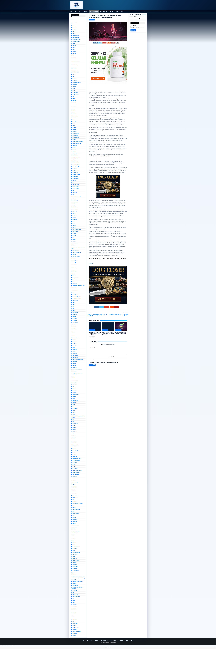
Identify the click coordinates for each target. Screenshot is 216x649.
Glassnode (75, 271)
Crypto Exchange (76, 155)
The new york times (76, 552)
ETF (73, 221)
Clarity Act (74, 127)
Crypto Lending (75, 160)
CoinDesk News (75, 135)
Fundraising (75, 264)
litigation (74, 341)
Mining (117, 11)
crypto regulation (76, 170)
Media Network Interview (77, 369)
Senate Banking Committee (78, 503)
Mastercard (75, 365)
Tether (74, 550)
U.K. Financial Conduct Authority (78, 576)
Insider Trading (75, 294)
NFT (73, 406)
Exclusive (74, 233)
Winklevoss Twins (76, 627)
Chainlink (74, 113)
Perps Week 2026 (76, 450)
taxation (74, 542)
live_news (74, 345)
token (74, 556)
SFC (73, 505)
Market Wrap (75, 361)
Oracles (74, 437)
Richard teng (75, 482)
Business (74, 100)
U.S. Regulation (75, 585)
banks (74, 47)
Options (74, 435)
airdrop (74, 25)
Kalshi (74, 324)
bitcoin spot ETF (76, 72)
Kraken (74, 328)
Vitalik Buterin (75, 610)
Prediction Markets (76, 460)
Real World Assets (76, 474)
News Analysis (75, 400)
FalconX (74, 239)
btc (73, 96)
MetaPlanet (75, 375)
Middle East (75, 382)
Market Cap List (103, 11)
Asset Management (76, 41)
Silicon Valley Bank (76, 509)
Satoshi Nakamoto (76, 495)
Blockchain (75, 80)
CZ (73, 182)
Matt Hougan (75, 367)
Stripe (74, 538)
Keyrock (74, 326)
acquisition (75, 21)
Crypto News (75, 168)
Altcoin (74, 31)
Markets (74, 363)
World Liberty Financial (77, 631)
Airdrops (74, 27)
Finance (74, 254)
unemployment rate (76, 596)
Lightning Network (76, 337)
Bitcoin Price (75, 68)
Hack (74, 281)
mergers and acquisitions (77, 373)
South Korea (75, 521)
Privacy (74, 466)
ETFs (73, 223)
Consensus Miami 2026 (77, 143)
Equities (74, 217)
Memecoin (75, 371)
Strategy (74, 536)
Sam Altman (75, 491)
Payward (74, 448)
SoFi (73, 515)
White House (75, 621)
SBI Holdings (75, 497)
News (74, 398)
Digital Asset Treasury (77, 196)
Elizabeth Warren (76, 211)
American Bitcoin (76, 35)
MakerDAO (75, 353)
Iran (73, 306)
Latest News (77, 11)
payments (74, 446)
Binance (74, 53)
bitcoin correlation (76, 61)
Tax (73, 540)
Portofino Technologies (77, 458)
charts (74, 117)
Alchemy (74, 29)
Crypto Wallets (75, 176)
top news (74, 562)
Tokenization (75, 558)
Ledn (73, 333)
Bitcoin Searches (76, 70)
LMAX (74, 347)
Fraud (74, 258)
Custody (74, 180)
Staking (74, 529)
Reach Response (110, 647)
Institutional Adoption (77, 296)
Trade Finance (75, 566)
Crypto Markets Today (77, 166)
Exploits (74, 235)
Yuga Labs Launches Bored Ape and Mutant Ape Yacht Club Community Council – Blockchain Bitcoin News (97, 315)
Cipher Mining (75, 121)
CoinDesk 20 (75, 131)
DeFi (73, 190)
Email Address (133, 25)
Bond (74, 88)
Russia (74, 489)
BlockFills (74, 86)
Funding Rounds (76, 262)
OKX (73, 421)
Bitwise (74, 76)
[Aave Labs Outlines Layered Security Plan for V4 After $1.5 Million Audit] (108, 326)
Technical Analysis (76, 546)
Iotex (73, 302)
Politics (74, 454)
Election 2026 (75, 207)
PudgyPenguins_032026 (77, 470)
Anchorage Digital (76, 37)
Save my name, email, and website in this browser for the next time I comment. (104, 362)
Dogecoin (74, 198)
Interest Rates (75, 300)
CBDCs (74, 110)
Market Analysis (76, 355)
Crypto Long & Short (76, 164)
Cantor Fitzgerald (76, 104)
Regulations (75, 478)
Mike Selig (74, 384)
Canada (74, 102)
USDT (74, 602)
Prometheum (75, 468)
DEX (73, 194)
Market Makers (75, 357)
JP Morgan (75, 318)
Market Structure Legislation (78, 359)
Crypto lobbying (76, 162)
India (74, 292)
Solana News (75, 519)
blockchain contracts (77, 82)
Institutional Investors (77, 298)
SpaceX (74, 523)
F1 (73, 237)
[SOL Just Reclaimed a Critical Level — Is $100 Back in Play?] (121, 326)
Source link (91, 263)
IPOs (73, 304)
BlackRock (75, 78)
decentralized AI (76, 188)
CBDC (74, 108)
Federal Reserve (76, 250)
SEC (73, 499)
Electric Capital (75, 209)
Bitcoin (74, 57)
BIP (73, 55)
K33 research (75, 322)
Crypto (74, 151)
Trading (122, 11)
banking (74, 45)
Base (74, 49)
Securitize (74, 501)
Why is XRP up (75, 623)
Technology (75, 548)
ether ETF (74, 225)
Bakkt (74, 43)
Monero (74, 388)
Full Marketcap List (138, 18)
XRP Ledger (75, 633)
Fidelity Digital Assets (77, 252)
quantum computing (76, 472)
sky (73, 511)
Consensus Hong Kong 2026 (78, 141)
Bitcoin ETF (75, 63)
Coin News (85, 11)
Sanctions (74, 493)
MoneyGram (75, 390)
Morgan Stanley (75, 394)
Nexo (74, 404)
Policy (74, 452)
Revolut (74, 480)
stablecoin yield (76, 525)
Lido (73, 335)
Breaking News (75, 92)
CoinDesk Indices (76, 133)
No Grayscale (75, 408)
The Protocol (75, 554)
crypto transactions (76, 174)
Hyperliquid (75, 288)
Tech (73, 544)
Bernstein (74, 51)
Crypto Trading (75, 172)
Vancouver (75, 606)
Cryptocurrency (75, 178)
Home (71, 11)
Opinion (74, 429)
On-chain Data (75, 423)
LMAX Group (75, 349)
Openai (74, 425)
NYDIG (74, 412)
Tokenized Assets (76, 560)
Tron (73, 572)
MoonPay (74, 392)
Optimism (74, 431)
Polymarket (75, 456)
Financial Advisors (76, 256)
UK (73, 592)
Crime (74, 147)
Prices (74, 464)
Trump (74, 574)
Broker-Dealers (75, 94)
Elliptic (74, 213)
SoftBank (74, 517)
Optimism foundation (77, 433)
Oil (73, 419)
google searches (76, 277)
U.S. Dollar (75, 583)
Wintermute (75, 629)
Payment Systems (76, 444)
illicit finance (75, 290)
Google (74, 275)
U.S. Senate (75, 590)
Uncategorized (75, 594)
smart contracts (76, 513)
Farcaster (74, 241)
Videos (74, 608)
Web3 (74, 617)
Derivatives (75, 192)
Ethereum (74, 227)
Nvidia (74, 410)
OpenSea (74, 427)
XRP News (74, 635)
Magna (74, 351)
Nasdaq (74, 396)
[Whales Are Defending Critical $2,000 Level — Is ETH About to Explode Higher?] (95, 326)
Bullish (74, 98)
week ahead (75, 619)
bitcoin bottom (75, 59)
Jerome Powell (75, 312)
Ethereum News (75, 231)
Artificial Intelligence (76, 39)
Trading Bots (75, 568)
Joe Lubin (74, 316)
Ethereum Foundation (77, 229)
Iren (73, 308)
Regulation (75, 476)
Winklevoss (75, 625)
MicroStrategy (75, 380)
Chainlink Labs (75, 115)
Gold (73, 273)
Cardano (74, 106)
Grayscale (74, 279)
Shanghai (74, 507)
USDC (74, 600)
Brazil (74, 90)
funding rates (75, 260)
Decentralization (76, 186)
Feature (74, 245)
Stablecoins (75, 527)
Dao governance (76, 184)
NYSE (74, 414)
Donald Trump (75, 200)
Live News (74, 343)
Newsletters (75, 402)
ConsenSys (75, 145)
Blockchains (75, 84)
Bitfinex (74, 74)
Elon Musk (74, 215)
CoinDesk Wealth (76, 137)
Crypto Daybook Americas (77, 153)
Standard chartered (76, 531)
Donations (111, 11)
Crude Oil (74, 149)
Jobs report (75, 314)
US (73, 598)
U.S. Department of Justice (78, 581)
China (74, 119)
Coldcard (74, 139)
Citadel (74, 125)
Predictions (75, 462)
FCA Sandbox (75, 243)
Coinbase (74, 129)
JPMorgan (75, 320)
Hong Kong (75, 283)
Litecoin (74, 339)
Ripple (74, 484)
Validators (75, 604)
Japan (74, 310)
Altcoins (74, 33)
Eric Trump (75, 219)
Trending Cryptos (94, 11)
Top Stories (75, 564)
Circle (74, 123)
